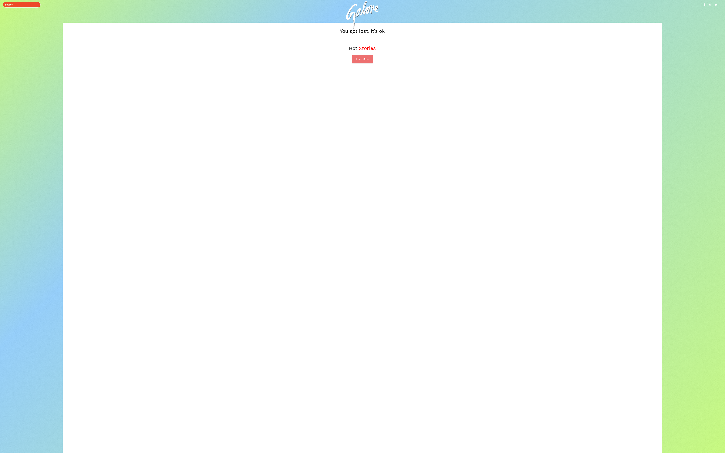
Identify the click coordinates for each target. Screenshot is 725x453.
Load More (362, 59)
